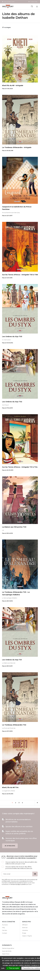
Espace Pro (34, 1)
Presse (24, 933)
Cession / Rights (27, 936)
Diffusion (25, 925)
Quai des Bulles (6, 951)
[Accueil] (10, 6)
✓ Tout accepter (13, 968)
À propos (5, 925)
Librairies (25, 930)
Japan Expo (5, 954)
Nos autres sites (9, 1)
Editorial (24, 927)
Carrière (4, 930)
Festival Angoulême (8, 948)
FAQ (3, 927)
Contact (4, 933)
